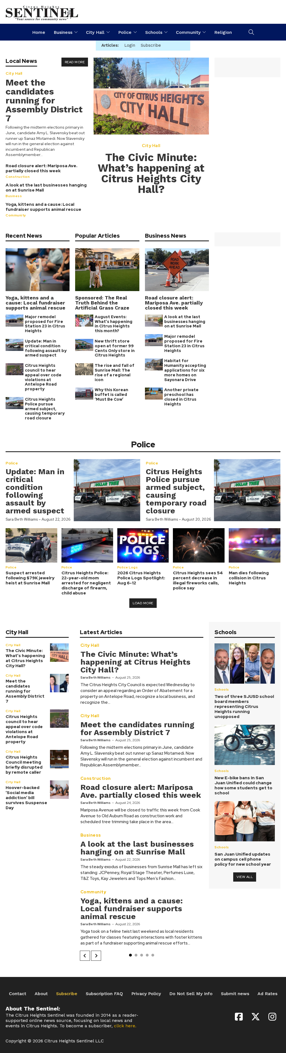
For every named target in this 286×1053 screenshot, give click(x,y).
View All (245, 877)
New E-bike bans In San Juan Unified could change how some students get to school (243, 785)
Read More (75, 62)
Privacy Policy (146, 993)
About (41, 993)
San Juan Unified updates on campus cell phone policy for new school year (242, 859)
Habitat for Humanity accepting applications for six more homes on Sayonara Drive (185, 370)
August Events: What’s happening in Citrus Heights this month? (113, 323)
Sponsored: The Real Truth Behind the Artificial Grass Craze (102, 303)
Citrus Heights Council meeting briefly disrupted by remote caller (24, 764)
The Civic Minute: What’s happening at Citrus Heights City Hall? (151, 173)
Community (188, 32)
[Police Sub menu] (135, 32)
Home (38, 32)
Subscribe (66, 993)
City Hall (95, 32)
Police (125, 32)
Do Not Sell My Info (191, 993)
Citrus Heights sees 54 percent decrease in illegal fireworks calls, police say (198, 580)
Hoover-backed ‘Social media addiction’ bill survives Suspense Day (26, 798)
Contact (17, 993)
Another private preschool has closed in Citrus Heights (181, 396)
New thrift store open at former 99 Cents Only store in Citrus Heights (115, 348)
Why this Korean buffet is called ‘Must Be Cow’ (111, 394)
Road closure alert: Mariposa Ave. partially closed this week (41, 168)
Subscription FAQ (104, 993)
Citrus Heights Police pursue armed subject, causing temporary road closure (45, 409)
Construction (18, 176)
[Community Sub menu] (204, 32)
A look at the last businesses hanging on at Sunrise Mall (46, 187)
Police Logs (127, 567)
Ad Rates (267, 993)
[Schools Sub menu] (166, 32)
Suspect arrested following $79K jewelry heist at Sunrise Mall (30, 578)
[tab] (130, 955)
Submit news (235, 993)
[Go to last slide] (85, 956)
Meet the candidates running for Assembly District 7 (44, 100)
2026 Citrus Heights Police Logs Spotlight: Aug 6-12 (141, 578)
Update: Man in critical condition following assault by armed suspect (45, 348)
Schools (153, 32)
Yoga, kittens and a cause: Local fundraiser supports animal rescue (43, 207)
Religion (223, 32)
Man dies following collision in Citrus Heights (249, 578)
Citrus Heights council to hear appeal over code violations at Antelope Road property (43, 377)
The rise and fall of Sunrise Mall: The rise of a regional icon (114, 372)
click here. (125, 1025)
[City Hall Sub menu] (108, 32)
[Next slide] (96, 956)
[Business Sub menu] (76, 32)
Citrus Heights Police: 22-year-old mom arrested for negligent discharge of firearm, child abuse (86, 583)
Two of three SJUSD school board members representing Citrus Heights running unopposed (244, 706)
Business (63, 32)
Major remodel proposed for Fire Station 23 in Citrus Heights (45, 323)
